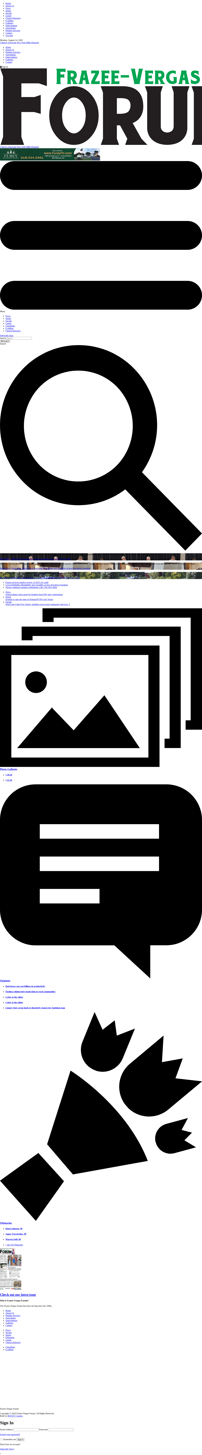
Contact (8, 33)
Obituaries (9, 1337)
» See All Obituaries (14, 1245)
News (8, 8)
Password (43, 1429)
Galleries (9, 23)
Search (3, 338)
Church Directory (13, 18)
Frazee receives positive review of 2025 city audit (26, 582)
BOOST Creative (15, 1416)
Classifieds (10, 326)
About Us (9, 6)
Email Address (6, 1429)
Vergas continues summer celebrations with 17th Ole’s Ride (31, 587)
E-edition (9, 20)
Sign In (20, 1440)
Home (8, 3)
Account (9, 35)
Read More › (5, 559)
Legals (8, 16)
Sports (8, 11)
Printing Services (12, 30)
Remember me (9, 1439)
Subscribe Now (6, 335)
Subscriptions (11, 25)
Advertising (10, 28)
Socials (8, 13)
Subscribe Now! (7, 1449)
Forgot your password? (10, 1434)
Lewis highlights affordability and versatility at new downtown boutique (36, 585)
